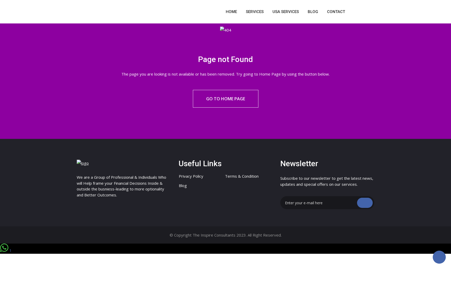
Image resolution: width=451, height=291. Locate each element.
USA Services (285, 11)
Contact (336, 11)
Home (231, 11)
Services (255, 11)
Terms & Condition (242, 176)
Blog (313, 11)
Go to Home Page (225, 99)
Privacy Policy (191, 176)
